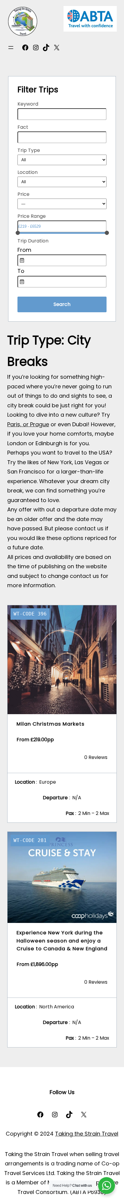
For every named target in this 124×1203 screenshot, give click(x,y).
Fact (22, 127)
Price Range (31, 216)
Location (27, 172)
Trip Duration (32, 240)
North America (56, 1006)
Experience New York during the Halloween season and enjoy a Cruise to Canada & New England (62, 940)
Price (23, 194)
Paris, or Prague (28, 424)
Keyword (27, 103)
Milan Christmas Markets (51, 723)
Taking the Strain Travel (86, 1133)
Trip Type (28, 150)
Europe (47, 782)
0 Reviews (95, 757)
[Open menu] (10, 47)
